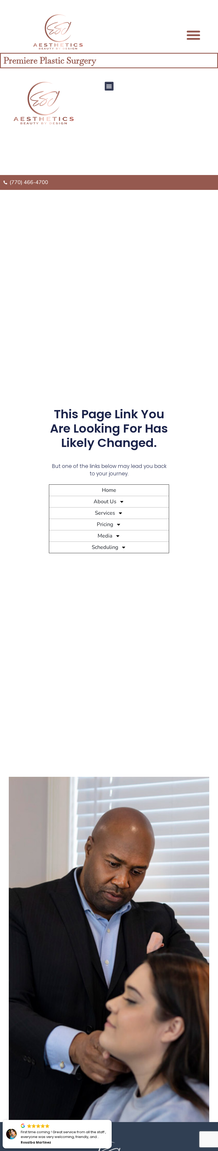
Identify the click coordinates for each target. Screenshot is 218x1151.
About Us (105, 501)
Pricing (105, 524)
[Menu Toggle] (193, 35)
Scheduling (105, 547)
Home (109, 490)
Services (105, 513)
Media (105, 535)
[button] (109, 86)
